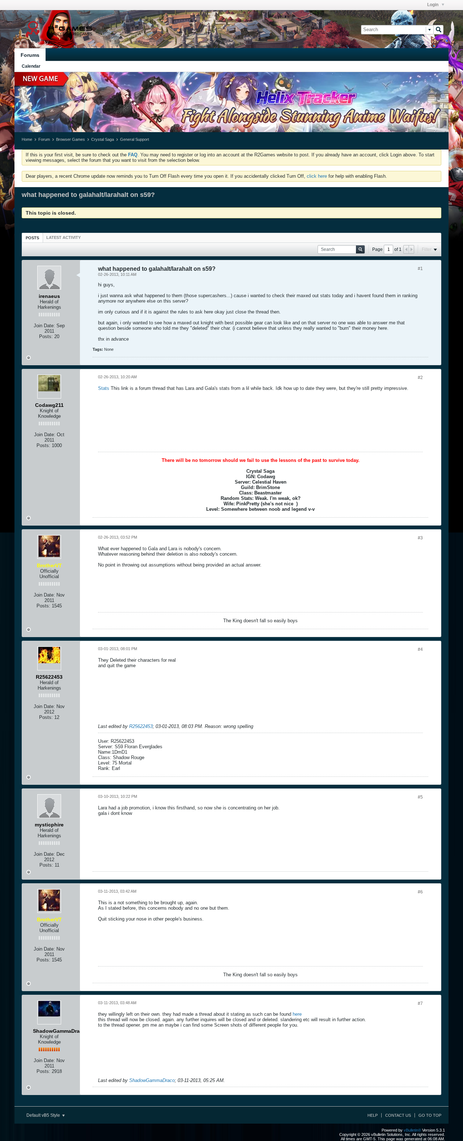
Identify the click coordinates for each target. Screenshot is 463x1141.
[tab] (32, 238)
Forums (30, 55)
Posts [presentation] (32, 238)
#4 (420, 649)
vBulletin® (412, 1130)
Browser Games (70, 139)
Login (433, 4)
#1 (420, 268)
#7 (420, 1003)
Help (373, 1115)
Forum (44, 139)
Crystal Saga (102, 139)
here (297, 1014)
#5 (420, 797)
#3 (420, 537)
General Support (134, 139)
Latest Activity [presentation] (63, 237)
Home (27, 139)
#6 (420, 891)
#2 (420, 377)
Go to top (430, 1115)
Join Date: (44, 325)
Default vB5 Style (43, 1115)
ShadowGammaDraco (152, 1080)
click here (317, 176)
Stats (103, 388)
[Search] (438, 29)
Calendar (31, 66)
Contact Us (398, 1115)
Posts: (46, 336)
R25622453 (141, 726)
